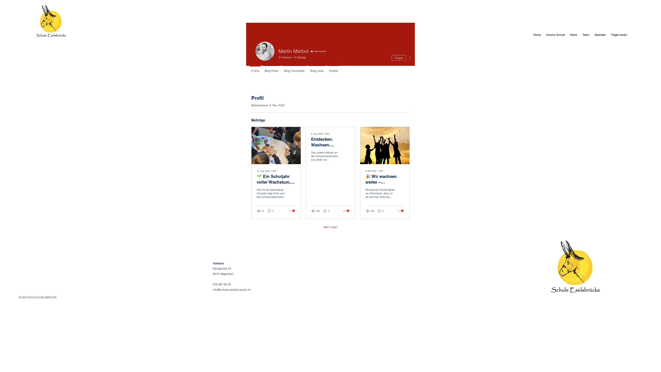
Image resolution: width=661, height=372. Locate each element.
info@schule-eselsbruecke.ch (232, 289)
